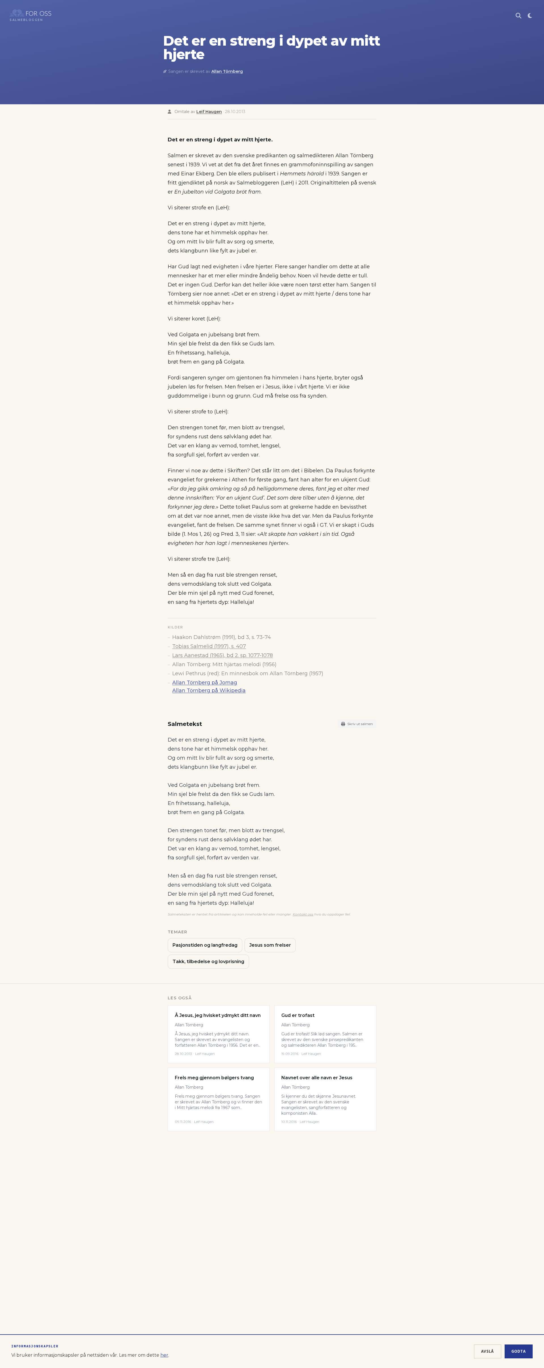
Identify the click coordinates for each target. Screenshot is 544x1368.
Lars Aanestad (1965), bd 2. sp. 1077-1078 (222, 655)
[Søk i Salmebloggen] (518, 15)
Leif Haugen (209, 111)
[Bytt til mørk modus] (530, 15)
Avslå (487, 1351)
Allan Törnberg (227, 71)
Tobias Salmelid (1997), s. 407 (209, 646)
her (164, 1355)
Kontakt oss (303, 914)
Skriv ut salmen (360, 724)
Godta (518, 1351)
